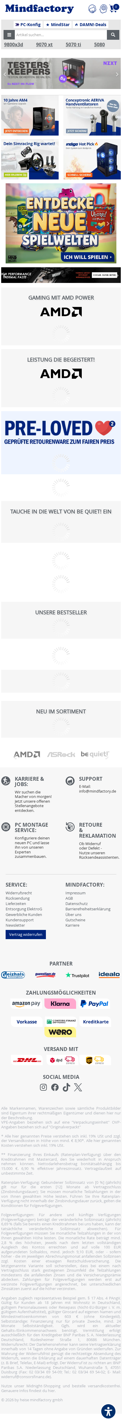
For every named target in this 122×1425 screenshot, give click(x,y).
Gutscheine (75, 920)
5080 (99, 44)
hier (51, 1390)
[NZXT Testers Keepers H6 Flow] (61, 73)
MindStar (60, 24)
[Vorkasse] (27, 1021)
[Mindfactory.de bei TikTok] (66, 1087)
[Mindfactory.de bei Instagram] (43, 1087)
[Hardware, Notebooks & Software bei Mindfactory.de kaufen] (39, 9)
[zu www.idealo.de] (109, 975)
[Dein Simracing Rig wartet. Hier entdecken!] (30, 159)
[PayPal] (95, 1003)
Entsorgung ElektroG (24, 909)
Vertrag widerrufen (25, 934)
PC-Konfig (30, 24)
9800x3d (13, 44)
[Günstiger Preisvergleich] (45, 974)
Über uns (73, 914)
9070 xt (44, 44)
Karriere (72, 925)
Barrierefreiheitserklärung (87, 909)
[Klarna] (61, 1003)
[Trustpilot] (77, 974)
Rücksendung (18, 898)
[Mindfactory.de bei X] (78, 1087)
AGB (69, 898)
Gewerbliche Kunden (24, 914)
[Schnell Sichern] (92, 159)
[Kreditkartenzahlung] (95, 1021)
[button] (9, 34)
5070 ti (73, 44)
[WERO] (61, 1031)
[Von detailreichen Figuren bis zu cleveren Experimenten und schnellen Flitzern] (61, 223)
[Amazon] (27, 1003)
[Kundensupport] (92, 8)
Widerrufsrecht (19, 893)
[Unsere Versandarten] (61, 1059)
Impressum (75, 893)
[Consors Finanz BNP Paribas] (61, 1021)
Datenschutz (76, 903)
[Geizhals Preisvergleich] (13, 974)
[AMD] (61, 312)
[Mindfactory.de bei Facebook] (55, 1087)
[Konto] (103, 8)
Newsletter (15, 925)
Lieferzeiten (16, 903)
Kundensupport (20, 920)
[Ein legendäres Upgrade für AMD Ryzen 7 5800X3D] (30, 115)
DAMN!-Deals (92, 24)
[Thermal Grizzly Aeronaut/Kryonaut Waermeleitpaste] (61, 275)
